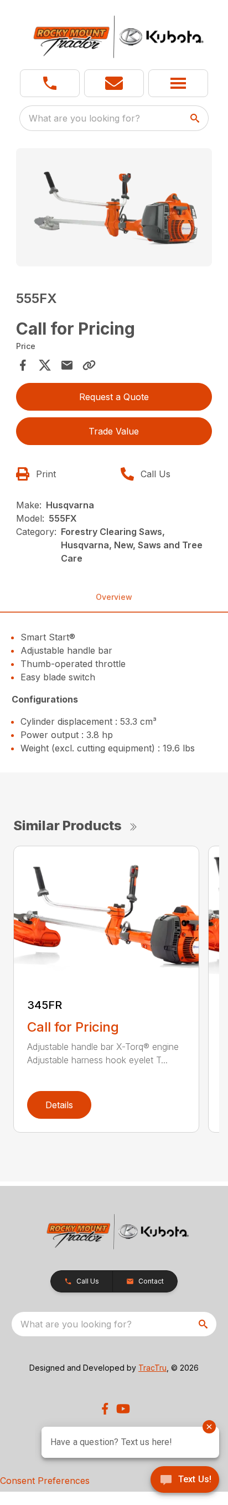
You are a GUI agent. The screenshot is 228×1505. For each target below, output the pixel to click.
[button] (50, 83)
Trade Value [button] (114, 431)
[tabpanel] (114, 209)
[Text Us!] (185, 1480)
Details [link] (59, 1104)
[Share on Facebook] (22, 365)
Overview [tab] (114, 597)
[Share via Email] (67, 365)
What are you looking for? (84, 118)
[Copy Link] (89, 365)
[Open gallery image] (114, 207)
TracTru (152, 1367)
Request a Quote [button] (114, 396)
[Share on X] (44, 365)
